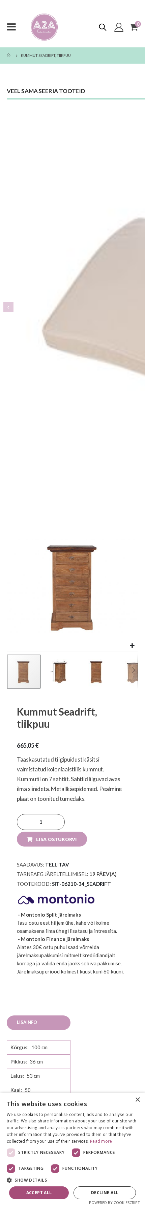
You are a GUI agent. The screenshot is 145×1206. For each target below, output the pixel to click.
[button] (132, 646)
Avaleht (9, 55)
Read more (101, 1141)
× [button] (137, 1099)
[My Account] (119, 27)
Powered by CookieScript (114, 1202)
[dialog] (72, 1149)
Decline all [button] (104, 1193)
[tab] (38, 1022)
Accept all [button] (39, 1193)
